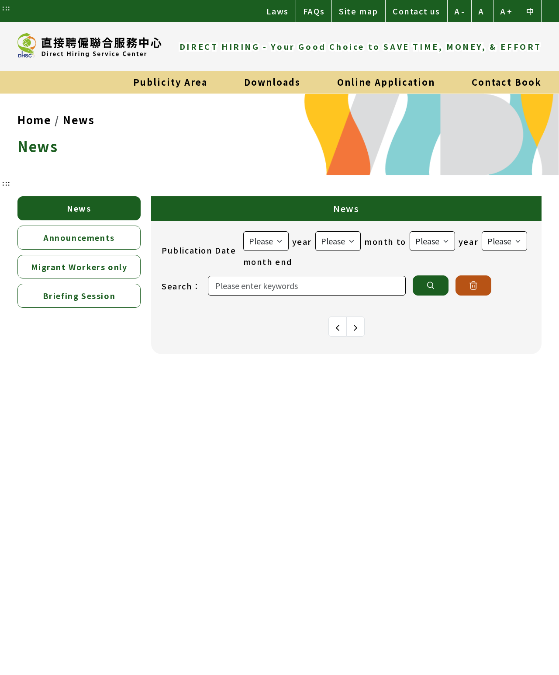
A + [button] (506, 11)
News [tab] (79, 208)
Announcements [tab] (79, 237)
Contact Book (507, 82)
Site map (358, 11)
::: (6, 7)
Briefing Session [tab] (79, 295)
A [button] (481, 11)
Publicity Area (170, 82)
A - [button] (459, 11)
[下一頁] (355, 327)
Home (34, 119)
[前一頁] (337, 327)
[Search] (431, 285)
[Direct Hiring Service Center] (89, 46)
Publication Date (199, 250)
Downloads (272, 82)
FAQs (313, 11)
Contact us (416, 11)
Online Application (386, 82)
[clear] (473, 285)
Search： (181, 286)
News (78, 119)
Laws (277, 11)
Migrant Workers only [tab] (79, 266)
